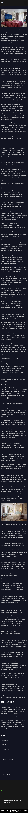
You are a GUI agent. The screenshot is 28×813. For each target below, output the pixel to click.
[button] (25, 3)
